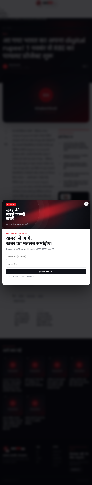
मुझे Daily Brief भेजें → (46, 271)
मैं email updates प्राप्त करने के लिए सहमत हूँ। (21, 276)
